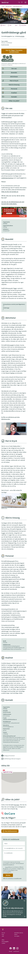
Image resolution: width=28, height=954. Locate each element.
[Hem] (5, 2)
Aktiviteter (14, 76)
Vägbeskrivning (7, 772)
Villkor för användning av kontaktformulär (12, 878)
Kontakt (14, 97)
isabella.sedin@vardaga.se (10, 719)
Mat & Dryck (14, 80)
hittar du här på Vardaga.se (9, 192)
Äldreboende (9, 6)
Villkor (3, 940)
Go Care (16, 805)
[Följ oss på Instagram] (17, 948)
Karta (22, 36)
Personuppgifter (5, 941)
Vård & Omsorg (14, 84)
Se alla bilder (23, 25)
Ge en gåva (16, 936)
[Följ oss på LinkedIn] (14, 948)
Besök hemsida (5, 45)
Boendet (14, 72)
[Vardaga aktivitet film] (14, 428)
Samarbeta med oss (18, 932)
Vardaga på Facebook (9, 755)
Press (3, 934)
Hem (3, 6)
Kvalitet (14, 93)
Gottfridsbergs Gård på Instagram (12, 758)
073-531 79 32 (6, 716)
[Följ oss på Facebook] (11, 948)
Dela (10, 25)
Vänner (15, 934)
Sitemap (10, 951)
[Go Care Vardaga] (14, 813)
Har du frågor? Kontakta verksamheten (14, 51)
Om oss (14, 68)
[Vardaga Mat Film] (14, 500)
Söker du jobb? (14, 101)
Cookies (3, 943)
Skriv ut (3, 25)
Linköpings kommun (7, 178)
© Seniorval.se (16, 951)
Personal (14, 89)
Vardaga (5, 223)
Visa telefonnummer (11, 831)
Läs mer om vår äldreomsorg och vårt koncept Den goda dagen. (12, 203)
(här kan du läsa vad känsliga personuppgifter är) (13, 864)
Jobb (3, 936)
